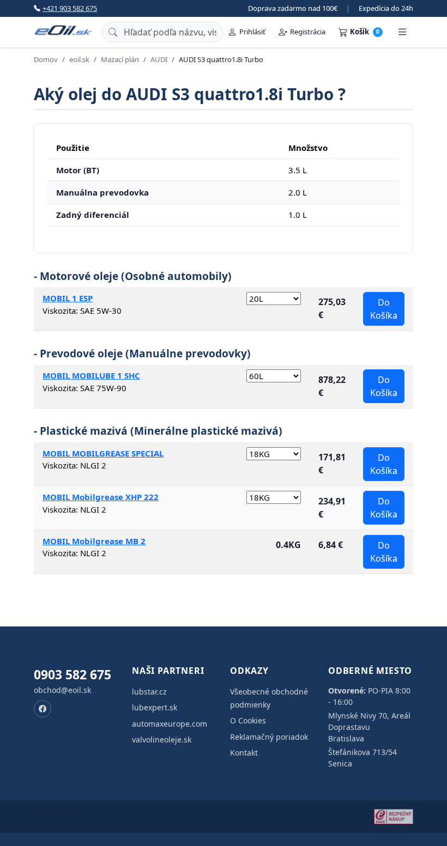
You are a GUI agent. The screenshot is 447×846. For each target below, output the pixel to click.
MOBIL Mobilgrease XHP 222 (101, 496)
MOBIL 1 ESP (68, 298)
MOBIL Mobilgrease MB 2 (94, 540)
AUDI (158, 59)
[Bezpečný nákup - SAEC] (393, 816)
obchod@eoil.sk (62, 690)
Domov (46, 59)
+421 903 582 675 (70, 8)
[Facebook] (42, 708)
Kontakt (244, 752)
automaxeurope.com (169, 724)
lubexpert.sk (154, 707)
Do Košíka (383, 308)
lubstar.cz (149, 691)
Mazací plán (120, 59)
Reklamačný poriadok (269, 737)
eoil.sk (79, 59)
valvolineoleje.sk (161, 739)
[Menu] (402, 32)
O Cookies (248, 720)
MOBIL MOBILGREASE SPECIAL (103, 453)
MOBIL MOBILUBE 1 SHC (91, 375)
